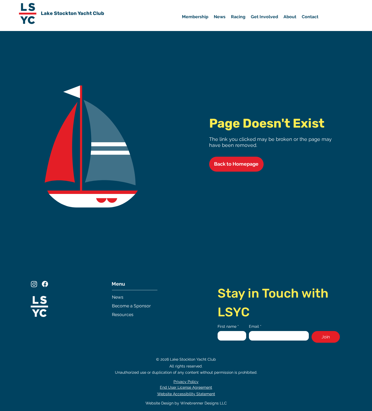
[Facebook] (45, 284)
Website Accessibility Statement (186, 394)
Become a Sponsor (131, 305)
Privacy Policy (186, 381)
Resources (122, 314)
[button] (264, 17)
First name (228, 326)
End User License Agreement (186, 387)
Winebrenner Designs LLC (203, 403)
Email (255, 326)
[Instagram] (34, 284)
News (117, 297)
